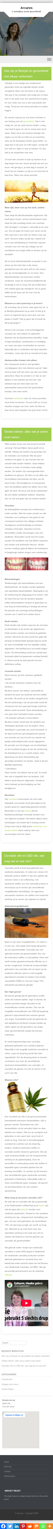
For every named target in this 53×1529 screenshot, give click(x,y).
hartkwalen (19, 398)
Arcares (26, 8)
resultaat (13, 799)
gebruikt (24, 1209)
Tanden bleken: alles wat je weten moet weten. (21, 1361)
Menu (26, 59)
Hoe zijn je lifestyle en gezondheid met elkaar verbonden (25, 1356)
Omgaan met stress (9, 1384)
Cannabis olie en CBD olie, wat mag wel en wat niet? (23, 1366)
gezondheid (28, 121)
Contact (7, 1471)
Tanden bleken (7, 1389)
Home (6, 1462)
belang (28, 811)
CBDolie (8, 1275)
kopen (42, 1205)
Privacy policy (9, 1476)
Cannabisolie (6, 1379)
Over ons (7, 1467)
